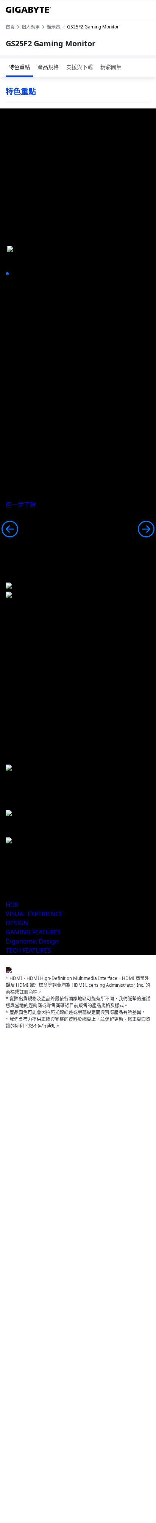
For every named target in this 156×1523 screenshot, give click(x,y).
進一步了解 (21, 504)
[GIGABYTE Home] (28, 10)
